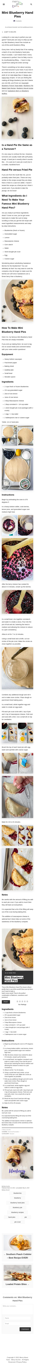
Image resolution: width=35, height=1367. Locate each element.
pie (26, 1217)
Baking (3, 1190)
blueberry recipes (17, 1212)
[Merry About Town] (17, 4)
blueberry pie (17, 1207)
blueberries (18, 1193)
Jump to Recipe (10, 32)
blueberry (17, 1198)
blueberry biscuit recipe (25, 88)
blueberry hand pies (17, 1203)
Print (6, 1002)
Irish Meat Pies (15, 75)
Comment (25, 1329)
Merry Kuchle (6, 1186)
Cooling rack (8, 370)
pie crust (17, 1222)
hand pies (11, 1217)
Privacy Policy (22, 1362)
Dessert (8, 1190)
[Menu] (4, 4)
